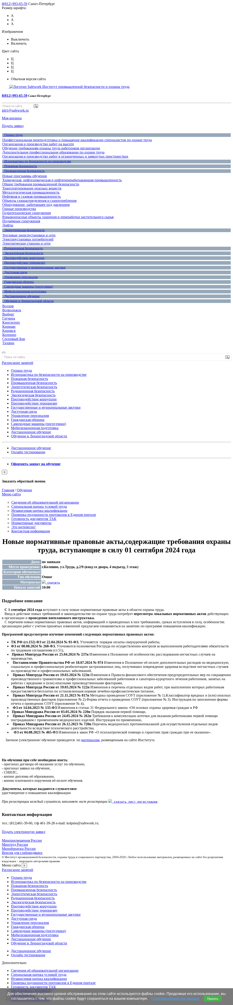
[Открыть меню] (3, 352)
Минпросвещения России (22, 840)
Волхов (8, 306)
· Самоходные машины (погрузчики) (27, 286)
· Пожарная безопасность (19, 166)
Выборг (8, 314)
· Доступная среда (14, 272)
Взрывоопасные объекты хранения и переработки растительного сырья (58, 217)
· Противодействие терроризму (23, 262)
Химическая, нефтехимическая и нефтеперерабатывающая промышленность (62, 180)
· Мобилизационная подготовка (24, 291)
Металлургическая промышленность (30, 192)
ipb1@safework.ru (15, 110)
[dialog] (116, 476)
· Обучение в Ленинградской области (28, 301)
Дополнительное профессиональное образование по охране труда (53, 152)
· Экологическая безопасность (22, 253)
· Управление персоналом (20, 277)
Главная (8, 490)
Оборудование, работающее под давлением (36, 205)
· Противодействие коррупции (23, 258)
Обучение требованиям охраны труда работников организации (51, 148)
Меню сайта (11, 494)
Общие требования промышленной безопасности (40, 184)
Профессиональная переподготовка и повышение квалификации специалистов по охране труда (77, 140)
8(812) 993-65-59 (14, 4)
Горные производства (19, 209)
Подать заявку (13, 126)
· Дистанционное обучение (21, 296)
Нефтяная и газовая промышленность (31, 196)
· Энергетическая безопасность (23, 230)
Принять (212, 998)
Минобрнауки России (19, 849)
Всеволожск (11, 310)
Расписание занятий (17, 363)
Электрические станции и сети (26, 243)
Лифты (7, 225)
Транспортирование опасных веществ (31, 188)
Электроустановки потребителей (27, 239)
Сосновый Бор (13, 339)
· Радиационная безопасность (22, 248)
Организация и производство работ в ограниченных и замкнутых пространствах (65, 156)
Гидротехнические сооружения (26, 213)
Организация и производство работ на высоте (38, 144)
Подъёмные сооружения (21, 221)
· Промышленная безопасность (23, 171)
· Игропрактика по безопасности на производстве (36, 161)
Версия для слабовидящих (22, 853)
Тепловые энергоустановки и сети (29, 235)
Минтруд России (15, 844)
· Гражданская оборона (18, 282)
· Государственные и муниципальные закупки (34, 267)
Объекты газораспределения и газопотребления (39, 201)
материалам (90, 740)
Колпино (9, 335)
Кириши (8, 326)
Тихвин (8, 343)
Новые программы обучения (24, 176)
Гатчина (8, 318)
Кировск (9, 331)
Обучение (24, 490)
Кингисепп (11, 322)
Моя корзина (12, 118)
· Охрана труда (12, 135)
